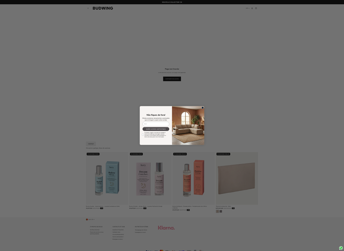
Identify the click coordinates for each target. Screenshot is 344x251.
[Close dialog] (203, 108)
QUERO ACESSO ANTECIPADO (156, 129)
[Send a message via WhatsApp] (341, 248)
